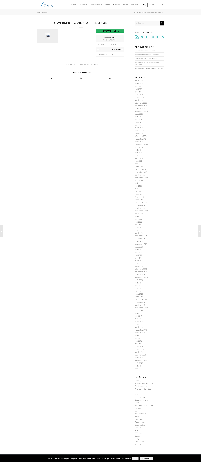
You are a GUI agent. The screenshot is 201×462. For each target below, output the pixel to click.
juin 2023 (138, 186)
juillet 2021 (139, 249)
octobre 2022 (140, 208)
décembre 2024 (141, 136)
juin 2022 (138, 219)
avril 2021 (138, 258)
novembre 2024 (141, 139)
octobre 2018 (140, 332)
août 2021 (139, 247)
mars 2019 (139, 321)
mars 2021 (139, 261)
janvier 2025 (139, 133)
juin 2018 (138, 338)
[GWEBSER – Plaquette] (1, 231)
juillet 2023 (139, 183)
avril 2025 (138, 125)
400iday (138, 380)
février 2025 (139, 130)
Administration (141, 386)
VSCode (138, 444)
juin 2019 (138, 316)
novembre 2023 (141, 172)
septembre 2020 (141, 277)
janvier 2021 (139, 266)
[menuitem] (74, 4)
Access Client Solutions (144, 383)
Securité (138, 436)
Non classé (139, 419)
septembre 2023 (141, 178)
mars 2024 (139, 161)
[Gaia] (47, 4)
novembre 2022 (141, 205)
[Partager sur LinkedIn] (80, 78)
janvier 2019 (139, 327)
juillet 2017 (139, 366)
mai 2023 (138, 189)
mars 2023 (139, 194)
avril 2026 (138, 92)
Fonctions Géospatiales (144, 405)
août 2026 (139, 81)
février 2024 (139, 164)
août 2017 (139, 363)
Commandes (140, 397)
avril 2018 (138, 344)
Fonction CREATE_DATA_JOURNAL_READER (149, 68)
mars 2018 (139, 346)
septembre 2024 (141, 144)
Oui (135, 458)
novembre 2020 (141, 272)
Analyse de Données (143, 389)
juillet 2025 (139, 117)
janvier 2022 (139, 233)
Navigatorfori (140, 414)
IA (136, 411)
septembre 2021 (141, 244)
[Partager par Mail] (109, 78)
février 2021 (139, 263)
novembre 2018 (141, 330)
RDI (136, 430)
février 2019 (139, 324)
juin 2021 (138, 252)
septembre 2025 (141, 111)
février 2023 (139, 197)
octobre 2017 (140, 357)
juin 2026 (138, 86)
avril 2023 (138, 191)
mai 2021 (138, 255)
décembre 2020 (141, 269)
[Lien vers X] (162, 4)
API (136, 392)
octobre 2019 (140, 305)
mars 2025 (139, 128)
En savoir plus (146, 458)
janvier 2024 (139, 166)
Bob (136, 394)
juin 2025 (138, 119)
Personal (138, 427)
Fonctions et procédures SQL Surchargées (147, 54)
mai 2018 (138, 341)
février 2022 (139, 230)
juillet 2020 (139, 283)
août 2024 (139, 147)
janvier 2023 (139, 200)
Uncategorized (140, 441)
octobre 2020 (140, 274)
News (137, 416)
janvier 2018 (139, 352)
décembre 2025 (141, 103)
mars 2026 (139, 94)
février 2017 (139, 369)
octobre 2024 (140, 141)
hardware (138, 408)
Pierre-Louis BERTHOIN (90, 64)
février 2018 (139, 349)
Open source (140, 422)
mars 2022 (139, 227)
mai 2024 (138, 155)
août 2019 (139, 310)
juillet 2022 (139, 216)
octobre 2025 (140, 108)
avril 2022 (138, 225)
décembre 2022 (141, 202)
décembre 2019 (141, 299)
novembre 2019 (141, 302)
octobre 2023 (140, 175)
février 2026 (139, 97)
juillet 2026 (139, 83)
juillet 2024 (139, 150)
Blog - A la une (42, 12)
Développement (141, 400)
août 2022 (139, 213)
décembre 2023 (141, 169)
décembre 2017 (141, 355)
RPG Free (138, 433)
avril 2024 (138, 158)
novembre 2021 (141, 238)
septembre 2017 (141, 360)
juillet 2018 (139, 335)
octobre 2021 (140, 241)
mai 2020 (138, 288)
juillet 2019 (139, 313)
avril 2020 (138, 291)
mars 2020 (139, 294)
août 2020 (139, 280)
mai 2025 (138, 122)
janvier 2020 (139, 297)
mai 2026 (138, 89)
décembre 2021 (141, 236)
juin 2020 (138, 285)
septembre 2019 (141, 308)
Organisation (140, 425)
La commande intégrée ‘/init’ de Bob (145, 51)
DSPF (137, 403)
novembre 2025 (141, 106)
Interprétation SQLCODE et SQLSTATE (146, 58)
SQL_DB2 (138, 439)
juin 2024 (138, 153)
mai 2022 (138, 222)
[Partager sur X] (51, 78)
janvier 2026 (139, 100)
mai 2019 (138, 319)
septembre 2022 (141, 211)
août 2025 (139, 114)
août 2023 (139, 180)
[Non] (198, 459)
